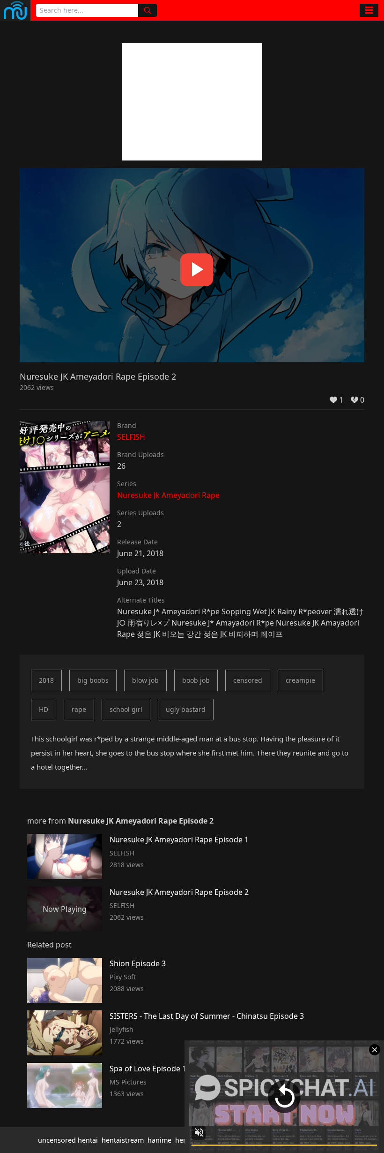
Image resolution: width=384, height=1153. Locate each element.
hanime (159, 1140)
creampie (300, 680)
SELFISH (131, 437)
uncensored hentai (68, 1140)
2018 (46, 680)
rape (79, 709)
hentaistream (123, 1140)
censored (247, 680)
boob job (196, 680)
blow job (145, 680)
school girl (126, 709)
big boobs (93, 680)
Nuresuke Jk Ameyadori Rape (168, 495)
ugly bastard (186, 709)
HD (43, 709)
